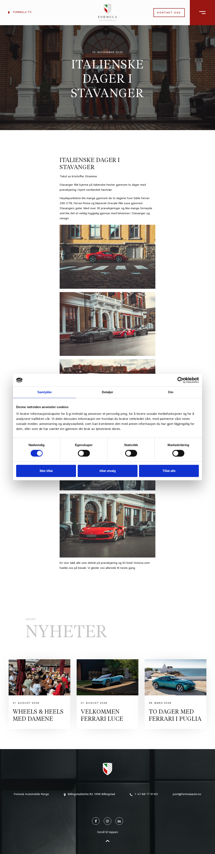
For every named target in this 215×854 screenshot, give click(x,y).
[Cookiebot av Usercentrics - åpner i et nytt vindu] (180, 380)
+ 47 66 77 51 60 (146, 794)
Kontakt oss (169, 13)
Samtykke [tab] (44, 392)
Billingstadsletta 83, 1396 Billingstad (91, 794)
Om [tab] (170, 392)
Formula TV (21, 12)
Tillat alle (169, 471)
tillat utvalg (108, 471)
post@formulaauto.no (187, 794)
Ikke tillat (46, 471)
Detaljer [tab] (107, 392)
